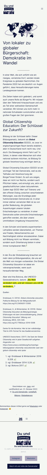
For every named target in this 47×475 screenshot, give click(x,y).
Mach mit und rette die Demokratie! (23, 466)
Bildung (17, 395)
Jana (29, 386)
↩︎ (15, 359)
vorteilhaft (32, 392)
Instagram (4, 409)
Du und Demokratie (19, 392)
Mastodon (34, 406)
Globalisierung (27, 395)
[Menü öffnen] (42, 8)
